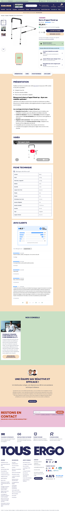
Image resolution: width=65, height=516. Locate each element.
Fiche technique (36, 73)
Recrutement (25, 473)
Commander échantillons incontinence (14, 487)
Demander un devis (55, 34)
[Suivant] (3, 49)
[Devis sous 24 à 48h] (62, 43)
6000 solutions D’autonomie (24, 437)
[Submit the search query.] (26, 5)
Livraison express (54, 437)
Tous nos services (15, 465)
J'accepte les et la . (49, 414)
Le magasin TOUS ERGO (27, 464)
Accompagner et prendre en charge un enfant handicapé (5, 495)
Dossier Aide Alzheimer (27, 477)
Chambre (2, 467)
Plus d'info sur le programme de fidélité (46, 39)
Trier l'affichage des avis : (18, 248)
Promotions (14, 497)
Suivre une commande (16, 472)
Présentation (18, 73)
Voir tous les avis (49, 479)
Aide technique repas (5, 469)
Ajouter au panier (55, 30)
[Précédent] (3, 19)
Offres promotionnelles (16, 491)
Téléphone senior (4, 476)
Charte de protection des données (34, 510)
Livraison (13, 467)
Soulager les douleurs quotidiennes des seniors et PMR (5, 488)
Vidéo (27, 73)
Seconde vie (54, 9)
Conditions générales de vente (21, 510)
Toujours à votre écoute (7, 437)
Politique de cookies (45, 510)
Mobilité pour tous (4, 462)
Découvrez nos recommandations (10, 356)
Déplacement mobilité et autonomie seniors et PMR (5, 483)
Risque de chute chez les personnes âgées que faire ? (5, 500)
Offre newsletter (15, 493)
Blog (59, 9)
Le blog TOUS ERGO (26, 471)
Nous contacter (26, 466)
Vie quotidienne (4, 471)
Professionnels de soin (5, 474)
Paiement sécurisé (37, 437)
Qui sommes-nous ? (26, 462)
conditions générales (45, 414)
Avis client (47, 73)
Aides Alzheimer (4, 478)
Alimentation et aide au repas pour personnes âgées (5, 504)
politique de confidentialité (58, 414)
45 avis (53, 22)
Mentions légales (12, 510)
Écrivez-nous (32, 401)
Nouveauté (14, 495)
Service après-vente (15, 490)
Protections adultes (4, 473)
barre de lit (36, 86)
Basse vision (3, 480)
